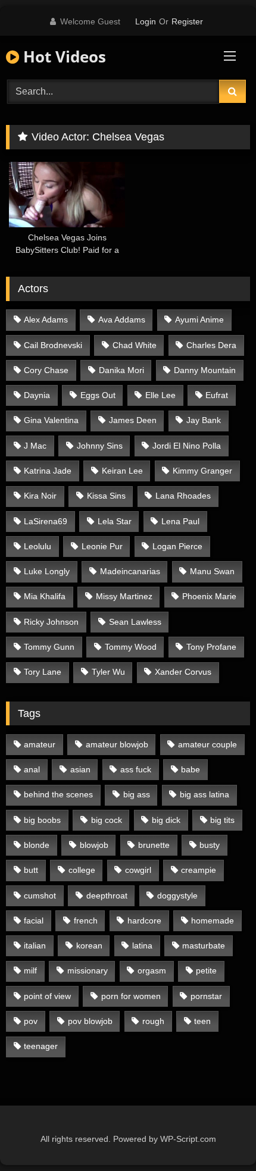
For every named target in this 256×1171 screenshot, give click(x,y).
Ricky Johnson (51, 622)
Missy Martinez (124, 596)
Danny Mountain (205, 370)
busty (209, 845)
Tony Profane (211, 647)
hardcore (144, 920)
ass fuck (135, 769)
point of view (47, 996)
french (86, 920)
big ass (136, 794)
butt (31, 870)
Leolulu (37, 546)
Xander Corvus (183, 672)
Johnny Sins (100, 445)
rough (153, 1021)
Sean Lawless (135, 622)
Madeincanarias (130, 571)
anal (32, 769)
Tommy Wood (131, 647)
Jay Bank (203, 420)
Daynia (37, 395)
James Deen (133, 420)
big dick (166, 820)
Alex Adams (46, 319)
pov (31, 1021)
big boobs (42, 820)
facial (33, 920)
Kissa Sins (106, 495)
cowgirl (138, 870)
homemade (212, 920)
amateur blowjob (117, 744)
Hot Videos (62, 56)
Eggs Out (97, 395)
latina (142, 945)
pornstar (206, 996)
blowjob (94, 845)
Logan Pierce (177, 546)
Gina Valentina (51, 420)
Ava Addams (121, 319)
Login (145, 21)
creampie (198, 870)
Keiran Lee (122, 470)
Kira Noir (40, 495)
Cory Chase (46, 370)
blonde (36, 845)
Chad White (135, 345)
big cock (106, 820)
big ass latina (204, 794)
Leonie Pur (102, 546)
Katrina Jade (47, 470)
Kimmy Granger (202, 470)
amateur (39, 744)
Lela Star (115, 521)
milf (30, 970)
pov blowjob (90, 1021)
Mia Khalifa (44, 596)
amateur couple (207, 744)
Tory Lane (42, 672)
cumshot (40, 895)
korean (89, 945)
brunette (154, 845)
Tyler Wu (108, 672)
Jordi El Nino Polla (186, 445)
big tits (222, 820)
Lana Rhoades (183, 495)
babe (190, 769)
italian (35, 945)
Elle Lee (160, 395)
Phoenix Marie (209, 596)
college (81, 870)
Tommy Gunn (49, 647)
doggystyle (177, 895)
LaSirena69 (45, 521)
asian (80, 769)
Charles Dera (211, 345)
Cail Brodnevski (53, 345)
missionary (87, 970)
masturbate (203, 945)
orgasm (152, 970)
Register (187, 21)
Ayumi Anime (199, 319)
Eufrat (216, 395)
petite (206, 970)
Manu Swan (212, 571)
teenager (41, 1046)
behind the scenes (58, 794)
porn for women (131, 996)
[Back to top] (219, 1135)
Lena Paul (180, 521)
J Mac (35, 445)
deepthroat (106, 895)
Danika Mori (121, 370)
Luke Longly (47, 571)
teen (202, 1021)
